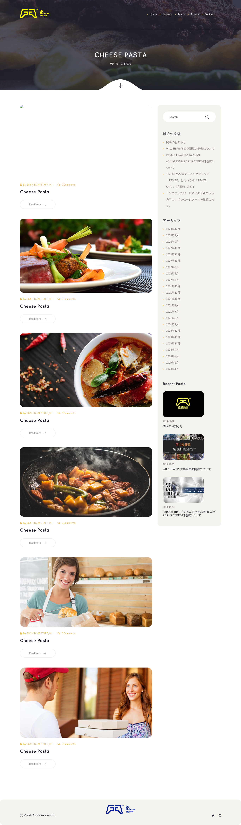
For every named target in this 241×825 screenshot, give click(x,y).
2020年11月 (173, 337)
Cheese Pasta (34, 192)
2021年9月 (172, 305)
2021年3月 (172, 324)
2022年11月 (173, 254)
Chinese (126, 63)
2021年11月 (173, 292)
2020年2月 (172, 362)
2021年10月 (173, 299)
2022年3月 (172, 280)
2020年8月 (172, 350)
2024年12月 (173, 229)
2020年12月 (173, 330)
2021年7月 (172, 311)
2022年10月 (173, 260)
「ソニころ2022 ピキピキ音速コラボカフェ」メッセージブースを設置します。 (190, 199)
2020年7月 (172, 356)
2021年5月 (172, 318)
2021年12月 (173, 286)
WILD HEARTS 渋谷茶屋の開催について (190, 148)
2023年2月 (172, 241)
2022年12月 (173, 248)
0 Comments (68, 184)
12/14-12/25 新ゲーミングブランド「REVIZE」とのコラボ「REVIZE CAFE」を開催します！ (187, 180)
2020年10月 (173, 343)
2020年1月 (172, 369)
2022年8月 (172, 267)
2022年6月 (172, 273)
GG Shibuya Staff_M (38, 184)
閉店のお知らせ (176, 142)
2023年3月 (172, 235)
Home (114, 63)
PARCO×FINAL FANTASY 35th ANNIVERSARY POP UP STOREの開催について (190, 161)
